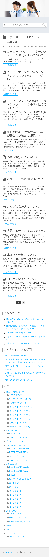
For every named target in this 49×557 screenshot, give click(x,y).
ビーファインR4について (19, 415)
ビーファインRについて (19, 423)
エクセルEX (14, 483)
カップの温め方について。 (24, 206)
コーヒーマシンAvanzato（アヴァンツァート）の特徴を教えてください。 (26, 104)
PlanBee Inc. (10, 552)
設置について (11, 533)
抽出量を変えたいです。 (22, 278)
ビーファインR (15, 491)
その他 (8, 526)
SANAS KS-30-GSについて (20, 479)
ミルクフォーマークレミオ (20, 460)
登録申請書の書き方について (21, 522)
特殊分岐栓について (17, 536)
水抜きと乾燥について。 (22, 254)
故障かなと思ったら (14, 464)
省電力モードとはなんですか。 (26, 230)
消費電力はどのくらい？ (22, 157)
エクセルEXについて (17, 403)
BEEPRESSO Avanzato (19, 448)
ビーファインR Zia (17, 495)
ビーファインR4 (16, 503)
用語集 (8, 530)
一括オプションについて (19, 518)
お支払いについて (16, 514)
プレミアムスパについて (16, 441)
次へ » (29, 302)
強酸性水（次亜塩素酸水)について (23, 427)
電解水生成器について (15, 392)
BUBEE (12, 475)
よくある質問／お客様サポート (24, 11)
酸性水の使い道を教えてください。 (19, 380)
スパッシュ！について (18, 437)
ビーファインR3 (16, 499)
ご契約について (12, 511)
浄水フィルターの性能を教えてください (22, 343)
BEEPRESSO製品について (15, 46)
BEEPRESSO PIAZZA (18, 452)
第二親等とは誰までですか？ (17, 355)
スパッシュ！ (14, 487)
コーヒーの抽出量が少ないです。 (19, 333)
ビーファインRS (16, 507)
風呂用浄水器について (15, 431)
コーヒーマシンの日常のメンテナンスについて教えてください (26, 75)
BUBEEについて (16, 433)
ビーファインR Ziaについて (20, 407)
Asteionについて (16, 395)
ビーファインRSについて (19, 419)
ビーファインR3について (19, 411)
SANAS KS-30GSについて (20, 399)
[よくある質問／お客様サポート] (3, 46)
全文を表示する (10, 65)
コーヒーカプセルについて (20, 456)
